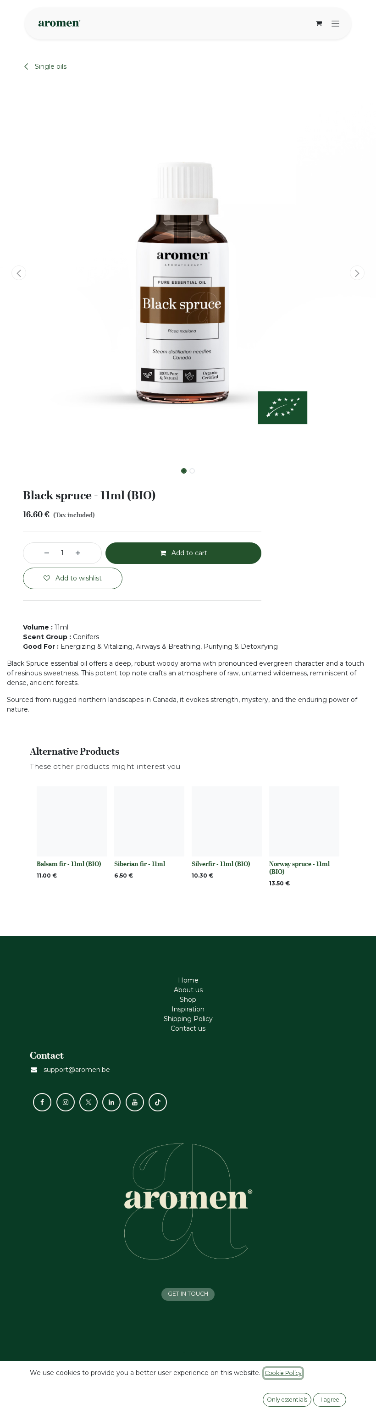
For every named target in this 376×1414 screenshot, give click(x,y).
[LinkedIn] (111, 1102)
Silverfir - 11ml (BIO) (221, 864)
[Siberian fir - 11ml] (149, 821)
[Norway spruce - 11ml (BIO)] (304, 821)
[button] (19, 272)
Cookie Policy (283, 1373)
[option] (188, 839)
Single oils (49, 66)
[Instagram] (65, 1102)
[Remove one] (38, 553)
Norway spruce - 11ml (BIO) (299, 868)
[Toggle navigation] (335, 23)
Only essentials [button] (287, 1399)
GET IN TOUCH (188, 1293)
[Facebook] (42, 1102)
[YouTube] (135, 1102)
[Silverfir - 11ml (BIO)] (227, 821)
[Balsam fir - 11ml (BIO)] (72, 821)
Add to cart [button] (188, 553)
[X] (88, 1102)
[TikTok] (158, 1102)
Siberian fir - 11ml (139, 864)
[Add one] (86, 553)
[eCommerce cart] (318, 23)
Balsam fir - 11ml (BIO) (69, 864)
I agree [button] (330, 1399)
